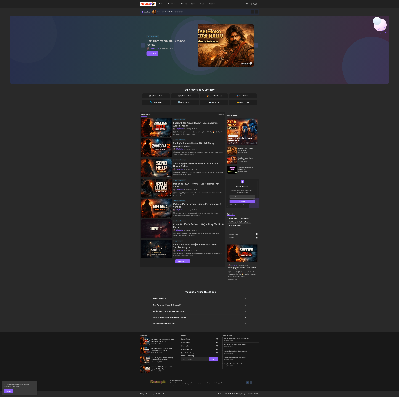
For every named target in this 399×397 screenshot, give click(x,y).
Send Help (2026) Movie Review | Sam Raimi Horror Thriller (195, 165)
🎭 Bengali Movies (243, 96)
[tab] (161, 4)
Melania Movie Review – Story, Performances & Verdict (197, 205)
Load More (181, 261)
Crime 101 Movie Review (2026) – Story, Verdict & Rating (198, 226)
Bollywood (183, 4)
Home (161, 4)
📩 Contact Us (214, 102)
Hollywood (171, 4)
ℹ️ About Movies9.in (185, 102)
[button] (247, 4)
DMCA (256, 394)
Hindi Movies (232, 222)
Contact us (231, 394)
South (193, 4)
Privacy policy (240, 394)
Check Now (15, 386)
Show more (221, 115)
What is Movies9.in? (199, 298)
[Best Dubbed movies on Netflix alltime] (154, 12)
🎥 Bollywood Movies (185, 96)
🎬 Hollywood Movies (156, 96)
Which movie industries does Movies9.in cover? (199, 317)
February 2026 (243, 234)
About (225, 394)
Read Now (152, 53)
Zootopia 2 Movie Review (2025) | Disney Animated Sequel (193, 145)
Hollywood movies (244, 222)
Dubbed (212, 4)
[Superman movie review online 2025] (232, 170)
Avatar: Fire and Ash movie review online (236, 338)
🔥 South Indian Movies (214, 96)
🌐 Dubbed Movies (156, 102)
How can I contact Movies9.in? (199, 323)
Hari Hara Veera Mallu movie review (245, 149)
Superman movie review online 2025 (245, 168)
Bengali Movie (232, 218)
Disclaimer (249, 394)
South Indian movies (234, 225)
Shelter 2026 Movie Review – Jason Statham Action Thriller (195, 124)
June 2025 (243, 238)
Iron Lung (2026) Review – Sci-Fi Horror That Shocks (196, 185)
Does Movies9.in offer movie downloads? (199, 305)
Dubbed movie (244, 218)
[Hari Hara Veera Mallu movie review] (232, 150)
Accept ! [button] (8, 391)
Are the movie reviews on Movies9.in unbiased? (199, 311)
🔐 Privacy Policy (243, 102)
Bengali (202, 4)
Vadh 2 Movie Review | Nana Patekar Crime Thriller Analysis (195, 246)
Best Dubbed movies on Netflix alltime (171, 12)
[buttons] (247, 382)
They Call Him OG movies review (233, 364)
